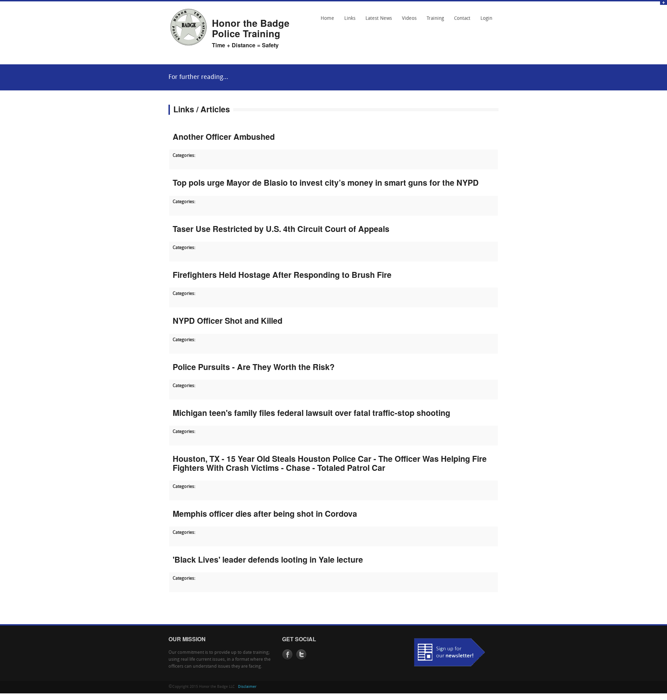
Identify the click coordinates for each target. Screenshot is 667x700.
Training (435, 18)
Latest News (378, 18)
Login (486, 18)
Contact (460, 21)
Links (347, 21)
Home (327, 18)
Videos (409, 18)
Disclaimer (247, 687)
